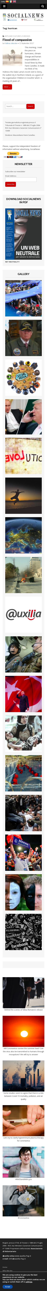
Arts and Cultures (13, 36)
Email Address (10, 176)
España (7, 1)
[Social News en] (23, 15)
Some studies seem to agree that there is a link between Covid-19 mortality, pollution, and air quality (23, 1096)
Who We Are (7, 1270)
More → (7, 87)
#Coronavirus (23, 1218)
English (14, 1)
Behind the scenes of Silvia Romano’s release (23, 1010)
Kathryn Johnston (11, 43)
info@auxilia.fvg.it (17, 1259)
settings (29, 1282)
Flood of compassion (17, 40)
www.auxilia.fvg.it (23, 1256)
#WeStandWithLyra (23, 1179)
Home (5, 1267)
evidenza (26, 36)
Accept (7, 1287)
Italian (10, 1)
